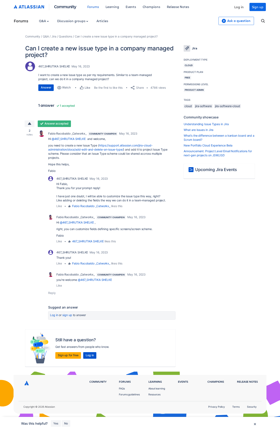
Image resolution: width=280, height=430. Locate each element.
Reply (52, 293)
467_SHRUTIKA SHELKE (54, 66)
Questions (65, 36)
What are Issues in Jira (198, 130)
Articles (102, 21)
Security (252, 406)
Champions (151, 7)
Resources (154, 394)
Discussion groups (71, 21)
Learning (112, 7)
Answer (46, 87)
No (66, 423)
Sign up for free (68, 355)
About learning (156, 388)
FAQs (122, 388)
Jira (53, 36)
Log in (239, 7)
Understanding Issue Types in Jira (206, 124)
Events (131, 7)
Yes (55, 423)
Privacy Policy (216, 406)
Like (59, 206)
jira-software (203, 106)
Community (65, 6)
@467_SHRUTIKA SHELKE (69, 139)
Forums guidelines (129, 394)
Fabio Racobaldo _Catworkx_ (67, 133)
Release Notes (178, 7)
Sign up (257, 7)
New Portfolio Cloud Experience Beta (208, 145)
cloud (188, 106)
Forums (93, 7)
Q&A (43, 21)
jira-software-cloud (227, 106)
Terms (236, 406)
